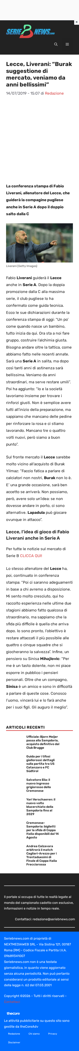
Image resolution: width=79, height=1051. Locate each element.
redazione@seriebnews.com (54, 919)
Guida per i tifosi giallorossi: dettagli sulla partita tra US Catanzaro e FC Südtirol (40, 764)
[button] (56, 44)
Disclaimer (14, 1042)
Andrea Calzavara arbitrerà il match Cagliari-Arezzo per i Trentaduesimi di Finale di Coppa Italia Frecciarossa (41, 855)
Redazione (14, 1033)
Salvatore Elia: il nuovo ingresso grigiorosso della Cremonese (38, 785)
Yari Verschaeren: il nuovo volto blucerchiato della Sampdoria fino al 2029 (40, 807)
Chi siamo (34, 1033)
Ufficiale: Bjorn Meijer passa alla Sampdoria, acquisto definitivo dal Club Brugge (42, 742)
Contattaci (12, 1002)
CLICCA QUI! (31, 555)
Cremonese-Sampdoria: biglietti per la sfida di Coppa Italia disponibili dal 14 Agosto (42, 830)
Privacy (52, 1033)
